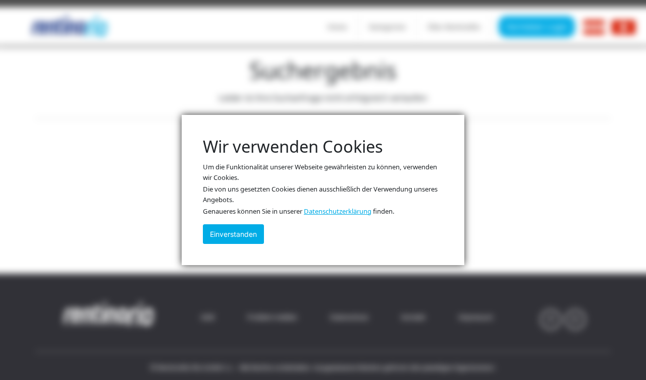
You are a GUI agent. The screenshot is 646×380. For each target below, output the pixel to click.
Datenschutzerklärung (337, 211)
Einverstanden (233, 234)
